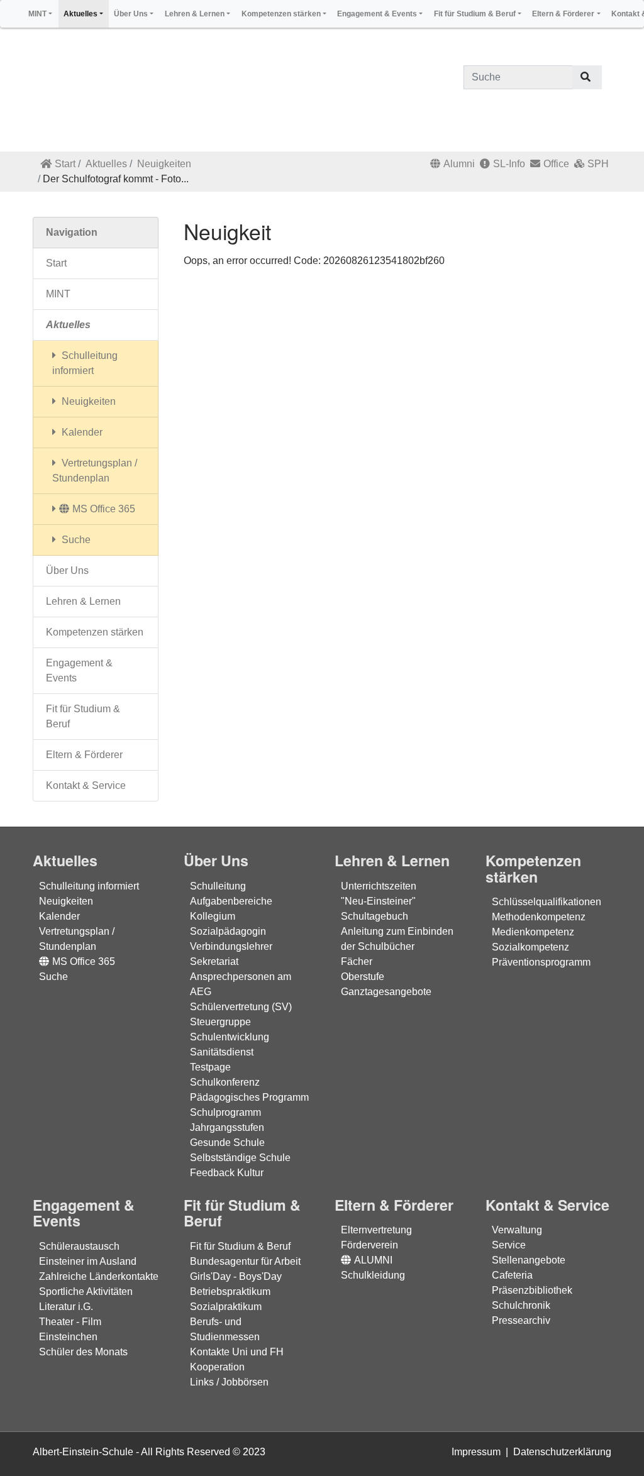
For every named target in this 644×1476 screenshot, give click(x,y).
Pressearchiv (521, 1320)
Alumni (459, 163)
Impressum (476, 1451)
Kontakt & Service (86, 785)
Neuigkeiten (164, 163)
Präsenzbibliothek (532, 1290)
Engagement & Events (79, 670)
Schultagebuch (374, 916)
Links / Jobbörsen (229, 1382)
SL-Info (509, 163)
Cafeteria (512, 1275)
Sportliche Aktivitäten (86, 1291)
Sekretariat (214, 961)
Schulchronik (521, 1305)
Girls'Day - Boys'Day (236, 1276)
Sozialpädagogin (228, 931)
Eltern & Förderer (84, 754)
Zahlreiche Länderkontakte (98, 1276)
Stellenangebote (528, 1260)
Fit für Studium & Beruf (83, 716)
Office (556, 163)
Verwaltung (517, 1230)
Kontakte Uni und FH (237, 1352)
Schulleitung (218, 886)
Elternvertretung (376, 1230)
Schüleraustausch (79, 1246)
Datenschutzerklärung (562, 1451)
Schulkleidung (373, 1275)
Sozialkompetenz (530, 947)
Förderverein (369, 1245)
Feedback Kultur (227, 1172)
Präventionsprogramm (541, 962)
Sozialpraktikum (226, 1306)
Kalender (81, 432)
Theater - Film (70, 1321)
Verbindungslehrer (231, 946)
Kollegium (212, 916)
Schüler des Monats (83, 1352)
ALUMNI (373, 1260)
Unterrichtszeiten (378, 886)
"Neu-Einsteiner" (378, 901)
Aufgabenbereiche (231, 901)
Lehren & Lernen (83, 601)
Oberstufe (362, 976)
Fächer (356, 961)
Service (509, 1245)
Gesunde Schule (227, 1142)
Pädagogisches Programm (249, 1097)
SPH (598, 163)
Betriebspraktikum (230, 1291)
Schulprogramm (225, 1112)
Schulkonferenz (225, 1082)
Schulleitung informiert (85, 363)
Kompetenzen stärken (94, 632)
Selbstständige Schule (240, 1157)
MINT (58, 294)
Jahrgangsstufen (227, 1127)
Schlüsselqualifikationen (546, 901)
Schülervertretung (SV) (241, 1006)
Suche (75, 539)
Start (65, 163)
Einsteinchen (68, 1336)
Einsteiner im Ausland (87, 1261)
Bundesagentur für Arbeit (245, 1261)
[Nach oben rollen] (616, 1448)
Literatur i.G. (66, 1306)
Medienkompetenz (533, 932)
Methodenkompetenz (539, 916)
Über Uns (67, 570)
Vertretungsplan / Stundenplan (94, 470)
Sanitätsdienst (221, 1052)
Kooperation (217, 1367)
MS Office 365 (103, 509)
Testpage (210, 1067)
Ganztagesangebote (386, 991)
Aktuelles (106, 163)
